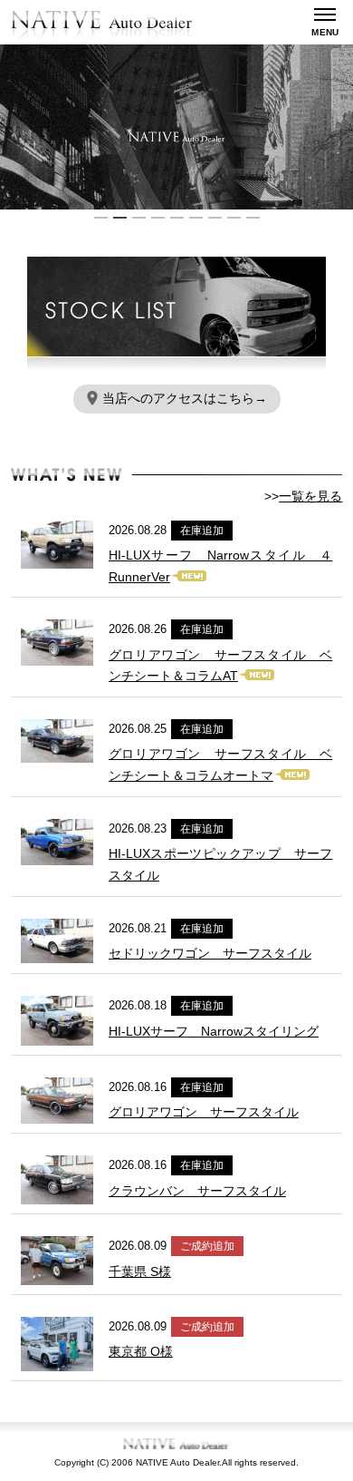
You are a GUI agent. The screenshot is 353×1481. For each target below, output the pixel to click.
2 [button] (120, 218)
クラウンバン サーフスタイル (197, 1191)
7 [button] (215, 218)
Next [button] (344, 127)
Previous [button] (9, 127)
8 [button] (234, 218)
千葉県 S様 (140, 1271)
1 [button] (101, 218)
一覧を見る (310, 496)
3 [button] (139, 218)
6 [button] (196, 218)
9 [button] (253, 218)
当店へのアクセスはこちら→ (184, 398)
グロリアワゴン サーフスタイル (204, 1112)
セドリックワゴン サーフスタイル (210, 953)
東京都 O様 (141, 1351)
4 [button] (158, 218)
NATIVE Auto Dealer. (179, 1462)
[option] (176, 126)
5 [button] (177, 218)
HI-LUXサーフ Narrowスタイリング (214, 1031)
